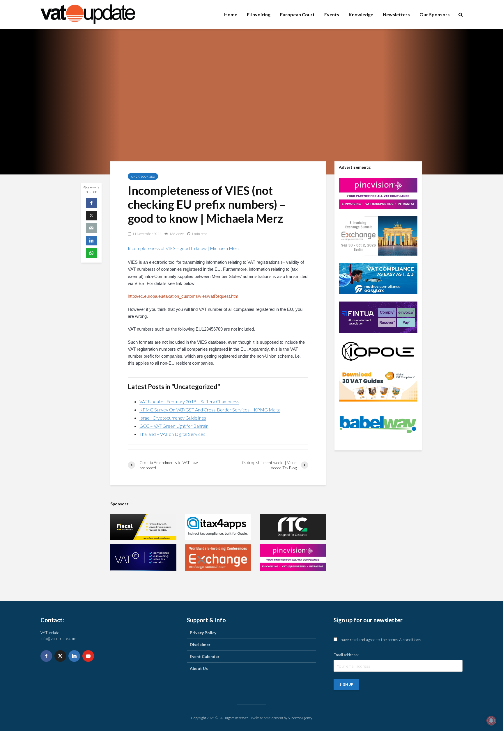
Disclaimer (200, 644)
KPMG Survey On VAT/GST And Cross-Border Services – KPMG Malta (209, 409)
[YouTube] (88, 656)
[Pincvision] (378, 192)
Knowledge (361, 14)
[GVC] (378, 385)
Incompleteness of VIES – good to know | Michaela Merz (184, 248)
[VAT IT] (143, 557)
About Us (199, 668)
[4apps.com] (218, 527)
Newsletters (396, 14)
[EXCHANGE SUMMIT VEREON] (218, 557)
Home (230, 14)
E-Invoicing (258, 14)
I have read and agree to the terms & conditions (379, 639)
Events (331, 14)
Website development (267, 718)
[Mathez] (378, 277)
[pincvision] (293, 557)
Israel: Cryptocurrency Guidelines (172, 417)
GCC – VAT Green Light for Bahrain (173, 426)
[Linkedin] (74, 656)
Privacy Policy (203, 632)
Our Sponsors (434, 14)
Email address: (346, 654)
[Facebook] (46, 656)
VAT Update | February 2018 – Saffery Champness (189, 401)
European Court (297, 14)
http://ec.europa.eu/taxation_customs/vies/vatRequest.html (183, 296)
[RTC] (293, 527)
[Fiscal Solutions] (143, 527)
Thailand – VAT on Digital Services (172, 434)
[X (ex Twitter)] (60, 656)
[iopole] (378, 350)
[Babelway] (378, 423)
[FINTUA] (378, 316)
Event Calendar (204, 656)
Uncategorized (143, 176)
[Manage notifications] (491, 720)
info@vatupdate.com (58, 638)
